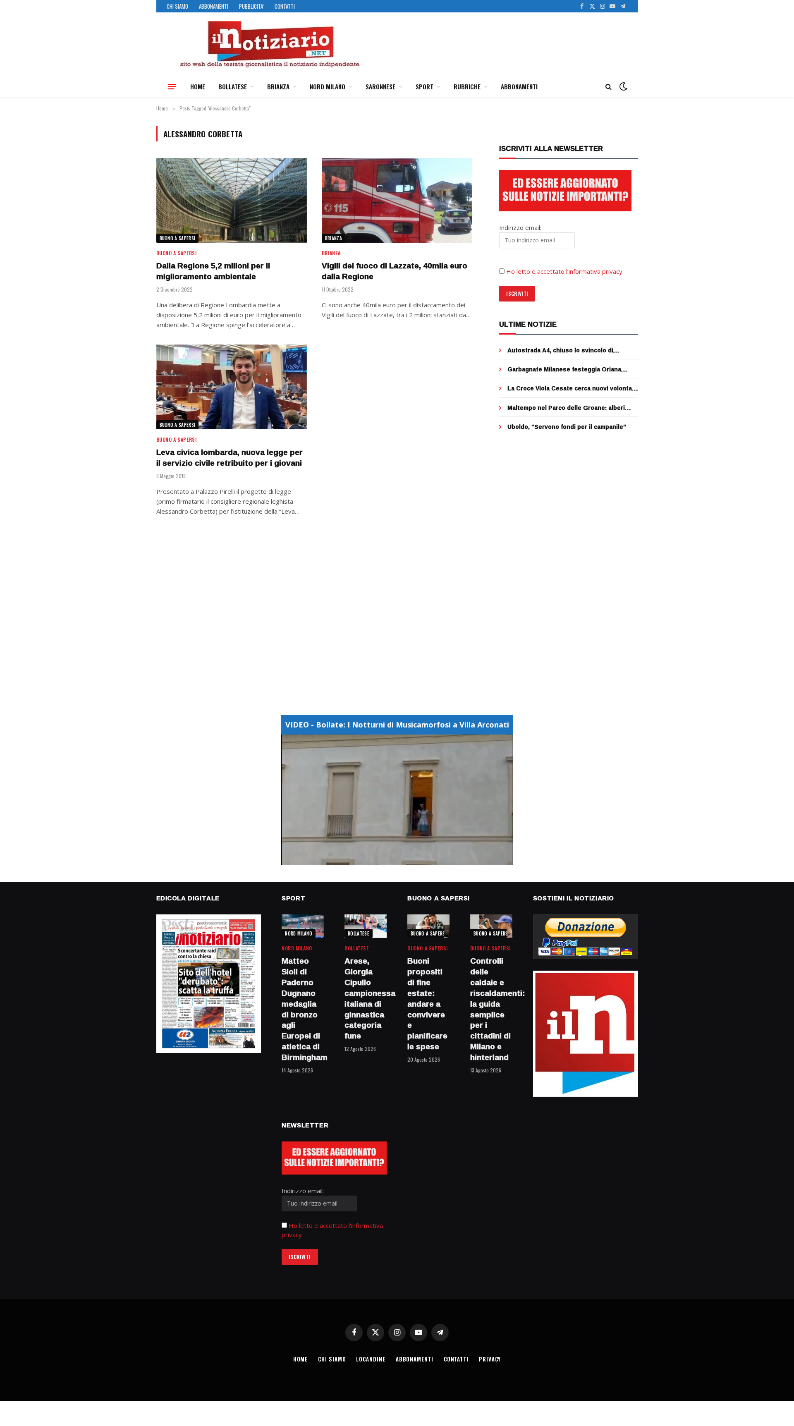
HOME (197, 86)
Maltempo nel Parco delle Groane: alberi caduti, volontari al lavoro (566, 408)
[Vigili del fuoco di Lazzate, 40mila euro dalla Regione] (397, 200)
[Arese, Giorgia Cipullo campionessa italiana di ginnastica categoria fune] (365, 926)
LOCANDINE (370, 1359)
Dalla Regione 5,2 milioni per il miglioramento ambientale (213, 271)
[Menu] (172, 86)
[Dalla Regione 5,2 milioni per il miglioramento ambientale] (231, 200)
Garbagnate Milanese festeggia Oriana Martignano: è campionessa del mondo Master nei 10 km (564, 369)
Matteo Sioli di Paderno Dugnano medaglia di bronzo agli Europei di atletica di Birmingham (303, 1009)
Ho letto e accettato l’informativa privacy (564, 271)
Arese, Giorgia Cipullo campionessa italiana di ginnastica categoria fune (365, 998)
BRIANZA (278, 86)
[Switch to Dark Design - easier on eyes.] (622, 86)
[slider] (388, 858)
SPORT (424, 86)
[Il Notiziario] (269, 44)
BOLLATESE (232, 86)
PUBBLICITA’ (251, 6)
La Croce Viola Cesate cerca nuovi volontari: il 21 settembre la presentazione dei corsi (572, 388)
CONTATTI (285, 6)
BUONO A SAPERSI (178, 238)
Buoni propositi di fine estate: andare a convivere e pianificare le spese (427, 1004)
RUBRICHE (467, 86)
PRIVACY (490, 1359)
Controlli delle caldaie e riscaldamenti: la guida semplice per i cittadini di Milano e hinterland (491, 1009)
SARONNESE (380, 86)
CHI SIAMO (177, 6)
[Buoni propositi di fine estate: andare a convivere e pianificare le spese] (428, 926)
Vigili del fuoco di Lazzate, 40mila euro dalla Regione (394, 271)
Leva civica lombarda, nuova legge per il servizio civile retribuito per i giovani (229, 458)
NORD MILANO (327, 86)
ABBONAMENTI (213, 6)
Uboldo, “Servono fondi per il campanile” (566, 427)
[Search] (608, 86)
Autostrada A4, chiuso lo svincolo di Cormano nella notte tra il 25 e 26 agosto (567, 350)
